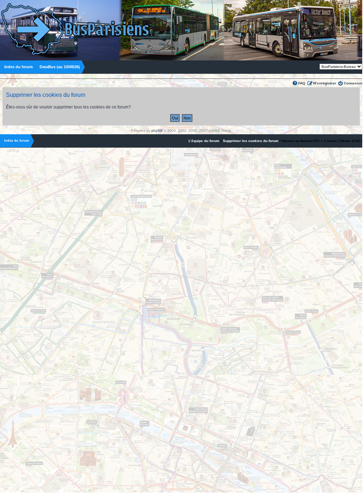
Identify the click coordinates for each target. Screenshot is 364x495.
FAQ (301, 83)
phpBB (157, 130)
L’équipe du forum (204, 141)
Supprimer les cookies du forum (250, 141)
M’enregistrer (324, 83)
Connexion (353, 83)
